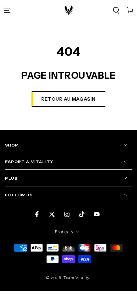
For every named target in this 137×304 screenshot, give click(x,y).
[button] (116, 10)
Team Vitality (76, 277)
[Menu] (7, 10)
